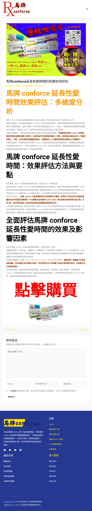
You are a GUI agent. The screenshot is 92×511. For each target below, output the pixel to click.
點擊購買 (46, 290)
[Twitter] (10, 450)
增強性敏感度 (9, 476)
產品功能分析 (54, 434)
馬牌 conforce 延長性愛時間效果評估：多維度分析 (44, 102)
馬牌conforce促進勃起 (24, 86)
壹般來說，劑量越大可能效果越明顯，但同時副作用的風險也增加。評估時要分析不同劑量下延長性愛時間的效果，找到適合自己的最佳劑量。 (45, 263)
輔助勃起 (7, 461)
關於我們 (52, 461)
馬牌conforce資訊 (56, 439)
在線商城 (52, 449)
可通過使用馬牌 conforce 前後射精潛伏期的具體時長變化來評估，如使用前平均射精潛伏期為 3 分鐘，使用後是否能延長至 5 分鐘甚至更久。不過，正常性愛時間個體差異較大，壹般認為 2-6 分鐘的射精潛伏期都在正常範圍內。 (45, 136)
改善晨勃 (7, 466)
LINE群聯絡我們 (55, 444)
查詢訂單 (52, 481)
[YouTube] (15, 450)
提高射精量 (8, 471)
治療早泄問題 (9, 481)
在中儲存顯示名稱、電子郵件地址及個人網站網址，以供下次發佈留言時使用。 (43, 391)
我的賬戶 (52, 471)
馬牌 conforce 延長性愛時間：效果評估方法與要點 (44, 166)
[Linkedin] (20, 450)
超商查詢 (52, 476)
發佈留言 (9, 86)
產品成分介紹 (54, 429)
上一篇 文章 (8, 329)
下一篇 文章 (83, 329)
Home (51, 424)
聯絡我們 (52, 466)
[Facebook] (5, 450)
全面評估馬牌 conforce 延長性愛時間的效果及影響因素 (44, 229)
